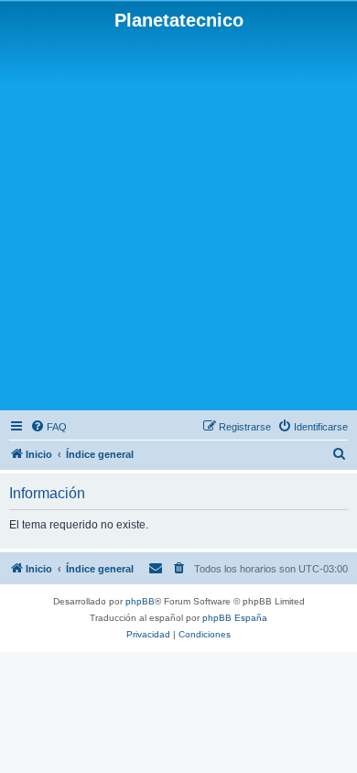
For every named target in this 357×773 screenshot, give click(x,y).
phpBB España (234, 618)
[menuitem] (48, 427)
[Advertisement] (178, 218)
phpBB (140, 601)
